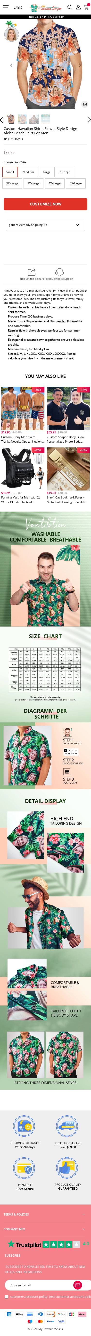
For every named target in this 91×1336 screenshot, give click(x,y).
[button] (11, 71)
